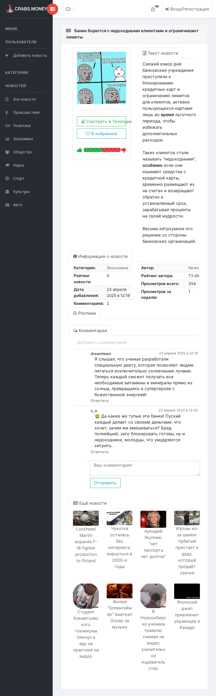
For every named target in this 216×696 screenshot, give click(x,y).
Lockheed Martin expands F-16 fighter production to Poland (86, 544)
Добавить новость (30, 55)
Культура (21, 191)
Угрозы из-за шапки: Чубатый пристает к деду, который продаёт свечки (187, 550)
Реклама (86, 313)
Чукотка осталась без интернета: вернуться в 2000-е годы (119, 547)
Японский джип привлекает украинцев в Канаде (187, 614)
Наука (18, 165)
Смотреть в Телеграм (105, 121)
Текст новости (162, 53)
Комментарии (92, 330)
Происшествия (26, 112)
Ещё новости (92, 503)
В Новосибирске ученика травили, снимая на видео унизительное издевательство (153, 640)
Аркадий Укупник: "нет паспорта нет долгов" (153, 543)
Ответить (100, 400)
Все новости (24, 99)
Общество (22, 151)
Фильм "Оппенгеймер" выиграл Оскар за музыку (119, 614)
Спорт (18, 178)
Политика (22, 125)
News (193, 267)
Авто (17, 204)
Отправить (105, 482)
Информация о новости (102, 256)
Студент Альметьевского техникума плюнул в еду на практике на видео (86, 634)
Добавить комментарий (102, 342)
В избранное (103, 133)
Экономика (23, 138)
